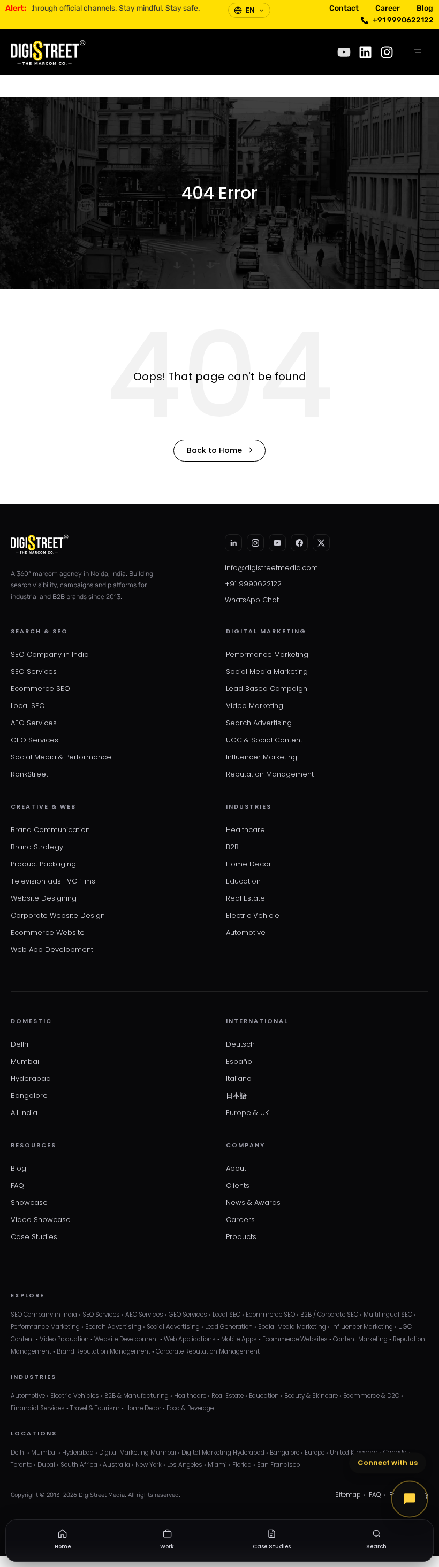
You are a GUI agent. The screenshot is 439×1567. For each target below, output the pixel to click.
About (236, 1168)
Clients (237, 1185)
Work (167, 1546)
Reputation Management (270, 774)
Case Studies (34, 1237)
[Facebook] (299, 542)
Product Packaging (43, 864)
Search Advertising (259, 723)
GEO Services (34, 740)
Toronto (21, 1465)
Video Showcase (41, 1220)
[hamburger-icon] (416, 52)
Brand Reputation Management (103, 1351)
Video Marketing (254, 706)
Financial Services (38, 1408)
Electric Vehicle (252, 915)
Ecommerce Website (48, 932)
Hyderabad (31, 1078)
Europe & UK (247, 1113)
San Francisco (278, 1465)
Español (240, 1061)
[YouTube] (277, 542)
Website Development (126, 1339)
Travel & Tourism (95, 1408)
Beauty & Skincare (311, 1396)
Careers (240, 1220)
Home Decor (248, 864)
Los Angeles (184, 1465)
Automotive (246, 932)
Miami (217, 1465)
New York (148, 1465)
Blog (18, 1168)
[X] (321, 542)
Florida (242, 1465)
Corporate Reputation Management (208, 1351)
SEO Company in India (50, 654)
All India (24, 1113)
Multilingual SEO (388, 1314)
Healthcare (245, 830)
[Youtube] (344, 52)
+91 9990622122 (253, 584)
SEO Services (34, 671)
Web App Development (52, 949)
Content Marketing (360, 1339)
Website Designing (44, 898)
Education (243, 881)
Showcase (29, 1202)
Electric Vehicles (74, 1396)
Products (241, 1237)
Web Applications (190, 1339)
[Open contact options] (409, 1499)
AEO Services (34, 723)
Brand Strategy (37, 847)
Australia (116, 1465)
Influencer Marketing (261, 757)
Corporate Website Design (58, 915)
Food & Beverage (190, 1408)
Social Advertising (173, 1327)
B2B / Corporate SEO (329, 1314)
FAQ (17, 1185)
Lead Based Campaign (266, 688)
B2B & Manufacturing (136, 1396)
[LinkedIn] (233, 542)
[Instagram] (386, 52)
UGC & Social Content (264, 740)
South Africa (78, 1465)
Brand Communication (50, 830)
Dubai (46, 1465)
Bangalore (29, 1095)
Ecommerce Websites (295, 1339)
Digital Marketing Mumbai (137, 1452)
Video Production (64, 1339)
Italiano (239, 1078)
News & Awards (253, 1202)
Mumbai (25, 1061)
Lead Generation (229, 1327)
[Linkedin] (365, 52)
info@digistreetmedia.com (271, 568)
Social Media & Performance (61, 757)
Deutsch (240, 1044)
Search (376, 1546)
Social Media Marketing (267, 671)
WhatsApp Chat (252, 600)
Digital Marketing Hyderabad (222, 1452)
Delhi (19, 1044)
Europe (314, 1452)
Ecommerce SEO (40, 688)
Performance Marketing (267, 654)
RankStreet (29, 774)
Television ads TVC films (53, 881)
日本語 (236, 1095)
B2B (232, 847)
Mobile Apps (239, 1339)
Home (63, 1546)
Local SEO (28, 706)
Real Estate (245, 898)
